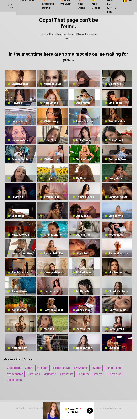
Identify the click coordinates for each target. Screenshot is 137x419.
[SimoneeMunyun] (52, 342)
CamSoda (34, 374)
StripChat (42, 367)
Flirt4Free (83, 374)
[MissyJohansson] (52, 210)
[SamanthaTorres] (84, 78)
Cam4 (28, 367)
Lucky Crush (113, 374)
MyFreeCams (15, 374)
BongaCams (113, 367)
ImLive (98, 374)
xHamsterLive (61, 367)
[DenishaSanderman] (20, 173)
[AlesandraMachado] (20, 323)
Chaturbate (14, 367)
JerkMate (50, 374)
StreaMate (66, 374)
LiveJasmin (81, 367)
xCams (97, 367)
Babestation (14, 379)
